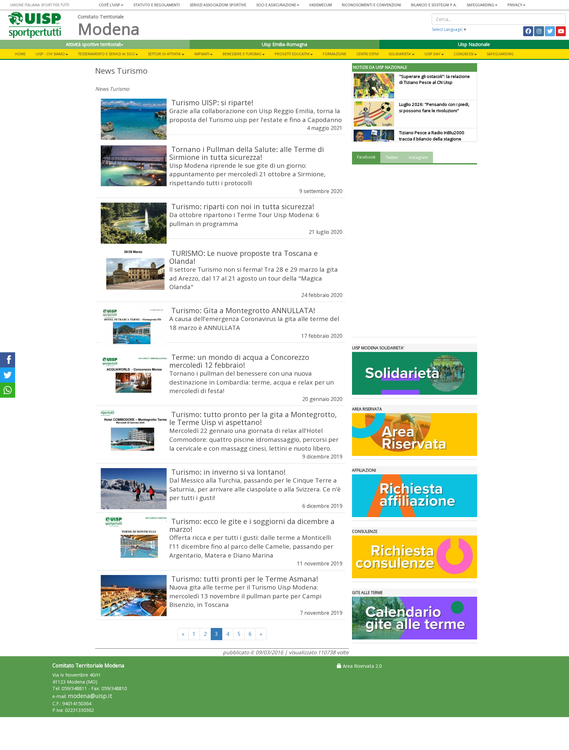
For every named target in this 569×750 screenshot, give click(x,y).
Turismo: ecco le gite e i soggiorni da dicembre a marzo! (252, 525)
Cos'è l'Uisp (109, 4)
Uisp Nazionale (474, 44)
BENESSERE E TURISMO (242, 53)
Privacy (514, 4)
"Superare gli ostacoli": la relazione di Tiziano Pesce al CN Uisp (434, 79)
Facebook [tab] (366, 157)
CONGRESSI (464, 53)
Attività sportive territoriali (93, 44)
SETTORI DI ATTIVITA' (164, 53)
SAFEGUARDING (480, 4)
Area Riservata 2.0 (361, 666)
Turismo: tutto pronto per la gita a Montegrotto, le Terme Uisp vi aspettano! (253, 418)
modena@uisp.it (90, 696)
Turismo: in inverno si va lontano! (228, 472)
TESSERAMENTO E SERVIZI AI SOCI (106, 53)
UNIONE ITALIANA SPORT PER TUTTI (39, 4)
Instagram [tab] (418, 157)
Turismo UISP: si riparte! (212, 102)
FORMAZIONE (334, 53)
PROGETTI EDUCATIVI (292, 53)
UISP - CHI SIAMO (50, 53)
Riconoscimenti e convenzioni (371, 4)
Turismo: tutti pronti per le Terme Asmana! (244, 579)
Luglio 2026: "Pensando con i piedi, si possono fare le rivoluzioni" (434, 107)
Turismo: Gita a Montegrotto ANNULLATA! (243, 310)
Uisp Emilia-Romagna (284, 44)
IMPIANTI (201, 53)
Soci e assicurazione (276, 4)
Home (20, 53)
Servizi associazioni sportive (218, 4)
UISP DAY (432, 53)
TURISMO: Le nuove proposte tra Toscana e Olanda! (243, 257)
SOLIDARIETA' (400, 53)
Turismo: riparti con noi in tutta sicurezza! (242, 206)
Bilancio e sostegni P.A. (434, 4)
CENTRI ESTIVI (367, 53)
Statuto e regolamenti (156, 4)
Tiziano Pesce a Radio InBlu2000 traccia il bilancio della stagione (431, 136)
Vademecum (320, 4)
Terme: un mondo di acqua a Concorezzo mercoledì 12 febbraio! (239, 361)
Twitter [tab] (392, 157)
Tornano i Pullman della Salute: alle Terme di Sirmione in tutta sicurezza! (246, 153)
